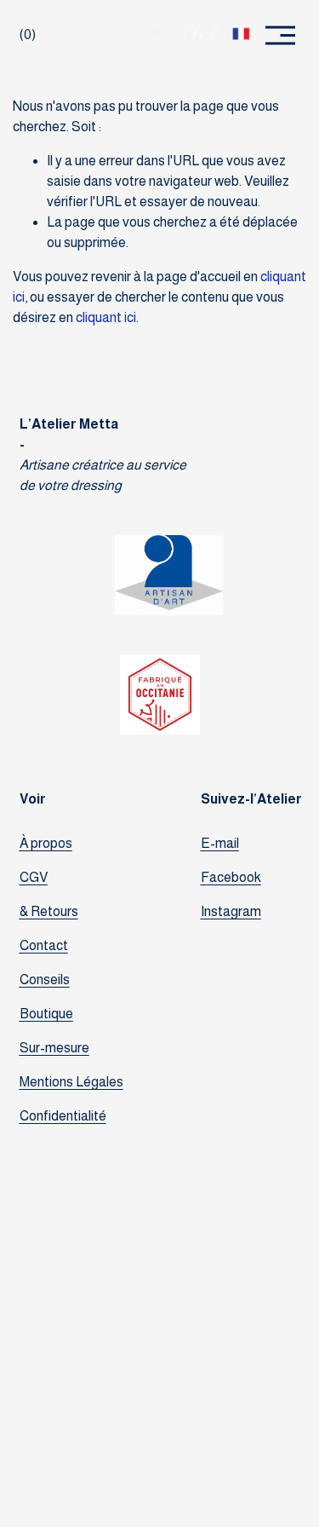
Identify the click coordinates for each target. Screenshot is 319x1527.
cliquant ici (106, 317)
